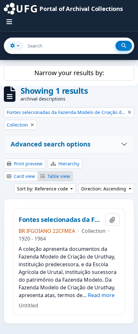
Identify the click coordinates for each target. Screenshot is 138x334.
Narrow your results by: (69, 72)
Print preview (27, 164)
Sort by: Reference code (43, 189)
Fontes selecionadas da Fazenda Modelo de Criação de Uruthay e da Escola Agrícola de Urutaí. (61, 220)
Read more (101, 295)
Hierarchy (68, 164)
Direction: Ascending (104, 189)
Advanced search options (51, 144)
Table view (58, 176)
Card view (24, 176)
